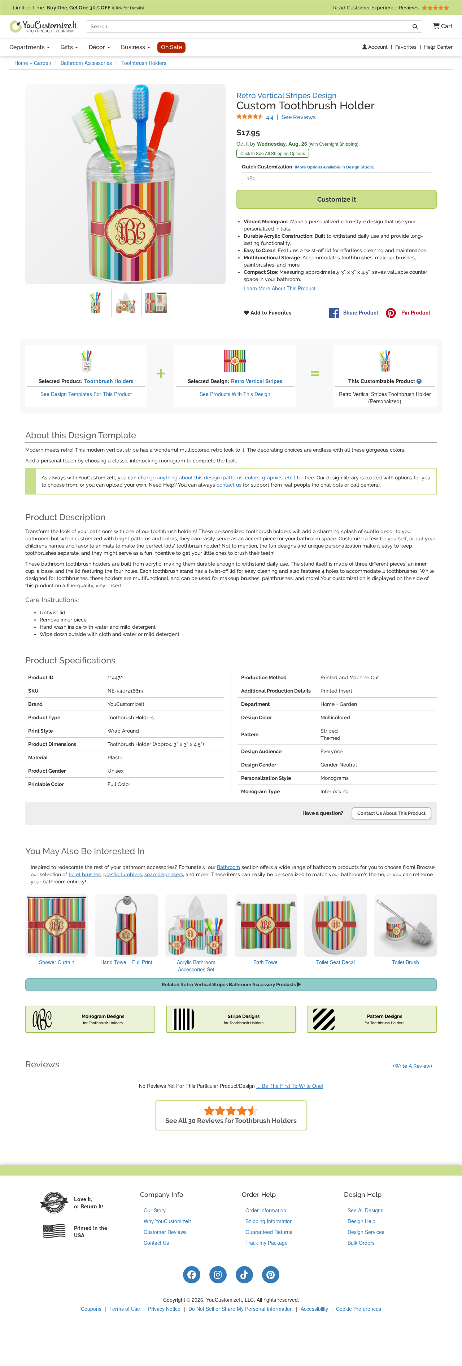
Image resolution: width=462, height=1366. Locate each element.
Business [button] (134, 47)
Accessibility (314, 1308)
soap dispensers (163, 874)
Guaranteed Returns (268, 1231)
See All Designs (365, 1210)
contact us (229, 485)
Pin (415, 312)
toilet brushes (85, 874)
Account (377, 47)
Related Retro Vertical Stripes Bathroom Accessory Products (229, 984)
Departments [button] (27, 47)
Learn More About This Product (279, 288)
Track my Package (266, 1242)
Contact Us (156, 1242)
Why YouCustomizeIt (167, 1221)
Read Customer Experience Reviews (376, 7)
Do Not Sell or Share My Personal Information (240, 1308)
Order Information (265, 1210)
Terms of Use (124, 1308)
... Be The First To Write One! (289, 1085)
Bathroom (228, 867)
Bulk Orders (361, 1242)
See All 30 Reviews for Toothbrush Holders (231, 1120)
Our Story (155, 1210)
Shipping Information (269, 1221)
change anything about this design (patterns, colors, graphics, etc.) (216, 477)
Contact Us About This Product (391, 813)
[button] (440, 26)
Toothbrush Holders (109, 381)
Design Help (361, 1221)
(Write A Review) (412, 1066)
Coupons (91, 1308)
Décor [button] (97, 47)
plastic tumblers (122, 874)
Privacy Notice (164, 1308)
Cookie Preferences (358, 1308)
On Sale (171, 47)
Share (360, 312)
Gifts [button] (67, 47)
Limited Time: (78, 7)
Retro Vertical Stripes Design (286, 95)
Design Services (366, 1231)
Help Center (438, 47)
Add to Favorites (270, 312)
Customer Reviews (165, 1231)
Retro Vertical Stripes (257, 381)
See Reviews (291, 117)
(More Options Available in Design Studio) (334, 167)
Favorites (406, 47)
